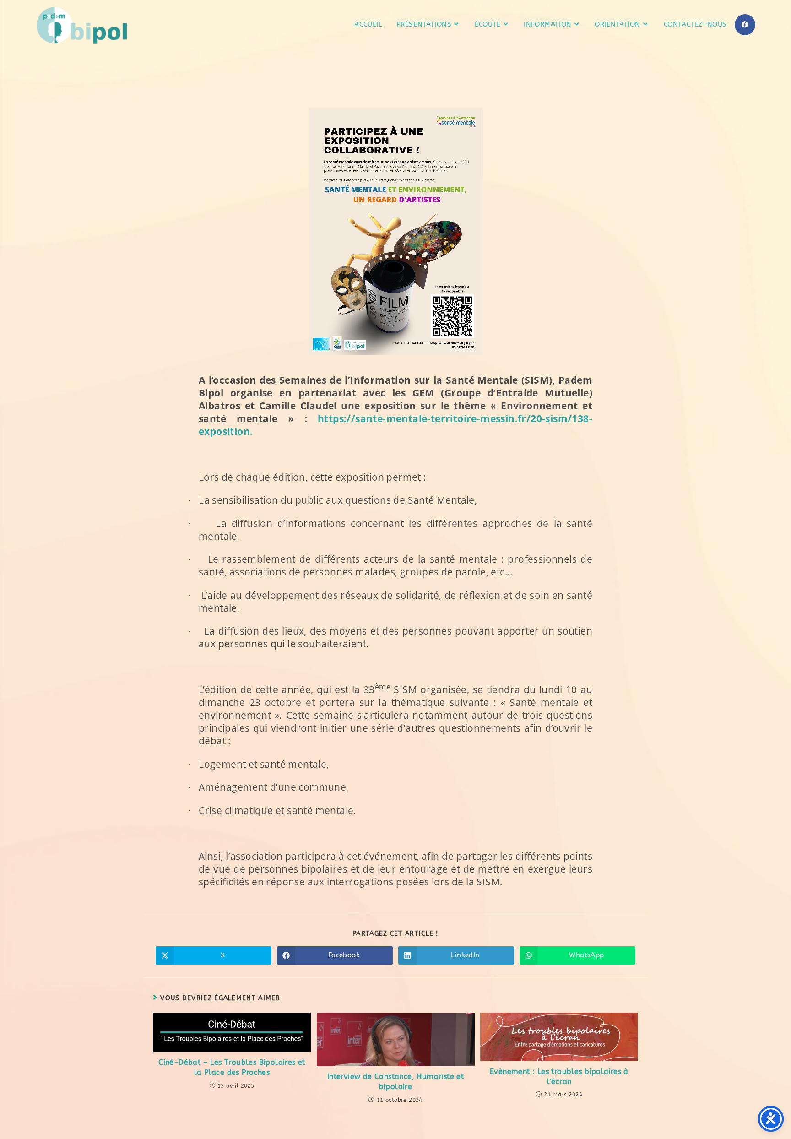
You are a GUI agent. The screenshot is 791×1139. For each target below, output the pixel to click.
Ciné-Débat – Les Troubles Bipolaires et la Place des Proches (231, 1067)
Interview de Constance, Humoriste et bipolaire (395, 1081)
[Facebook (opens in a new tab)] (745, 24)
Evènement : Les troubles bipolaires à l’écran (559, 1076)
